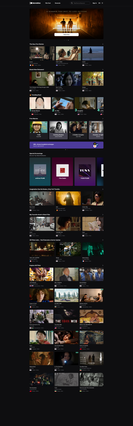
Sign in (95, 3)
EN (99, 3)
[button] (64, 40)
